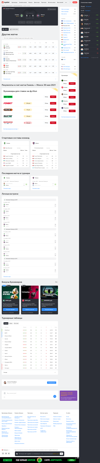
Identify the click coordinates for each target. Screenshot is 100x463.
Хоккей (63, 57)
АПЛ (41, 428)
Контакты (68, 419)
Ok (61, 453)
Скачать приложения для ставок (7, 420)
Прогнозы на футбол (33, 420)
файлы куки (56, 453)
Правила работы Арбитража (70, 441)
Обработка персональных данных (71, 436)
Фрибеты (4, 426)
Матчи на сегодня (44, 419)
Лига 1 (69, 42)
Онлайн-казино (23, 2)
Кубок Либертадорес (69, 23)
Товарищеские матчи (69, 52)
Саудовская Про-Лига (69, 45)
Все (56, 282)
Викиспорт (56, 421)
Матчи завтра (68, 11)
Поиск (70, 2)
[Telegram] (6, 453)
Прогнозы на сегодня (33, 422)
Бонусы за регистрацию (5, 432)
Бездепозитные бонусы (6, 429)
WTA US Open (69, 69)
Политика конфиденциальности (71, 427)
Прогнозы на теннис (33, 427)
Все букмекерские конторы (11, 129)
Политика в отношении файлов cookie (71, 432)
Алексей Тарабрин (12, 382)
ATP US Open (69, 66)
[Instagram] (3, 453)
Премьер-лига (69, 28)
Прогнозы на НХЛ (32, 431)
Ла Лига (69, 35)
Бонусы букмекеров (7, 423)
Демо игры (37, 2)
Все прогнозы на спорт (32, 417)
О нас (67, 416)
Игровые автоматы (19, 443)
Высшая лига (69, 25)
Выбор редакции (57, 423)
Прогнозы (43, 2)
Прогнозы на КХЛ (32, 429)
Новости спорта (57, 416)
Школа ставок (57, 419)
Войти (74, 2)
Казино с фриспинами (20, 422)
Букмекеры (14, 2)
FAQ (54, 426)
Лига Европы (43, 423)
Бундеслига (69, 39)
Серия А (69, 37)
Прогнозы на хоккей (33, 424)
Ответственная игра (71, 438)
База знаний (60, 2)
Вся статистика (85, 57)
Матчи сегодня (68, 9)
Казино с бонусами (19, 420)
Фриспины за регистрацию (18, 438)
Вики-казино (18, 430)
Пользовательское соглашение (71, 424)
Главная (3, 5)
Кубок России (69, 30)
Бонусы (30, 2)
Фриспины (17, 435)
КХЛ (69, 59)
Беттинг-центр (51, 2)
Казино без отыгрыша (20, 424)
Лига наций (69, 50)
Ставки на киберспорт (43, 431)
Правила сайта (70, 421)
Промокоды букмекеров (5, 436)
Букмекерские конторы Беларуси (6, 417)
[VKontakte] (9, 453)
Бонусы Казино (18, 433)
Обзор (46, 96)
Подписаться (51, 382)
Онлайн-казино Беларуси (18, 417)
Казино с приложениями (18, 427)
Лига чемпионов (69, 21)
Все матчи (68, 13)
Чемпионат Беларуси (17, 5)
